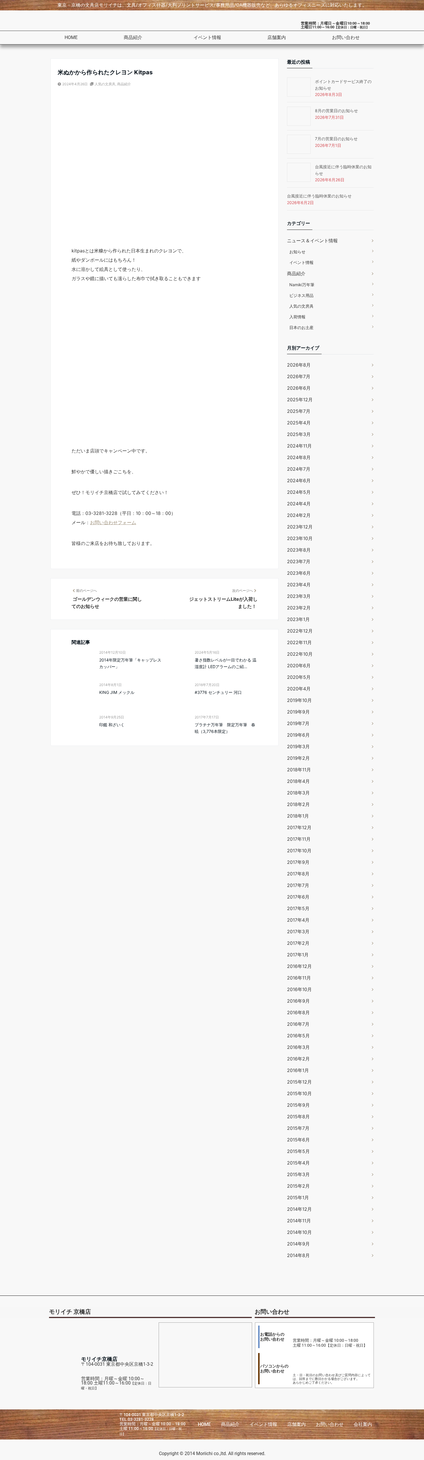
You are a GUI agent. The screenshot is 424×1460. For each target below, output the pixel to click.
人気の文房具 (105, 84)
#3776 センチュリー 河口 (218, 692)
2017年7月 (298, 885)
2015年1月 (298, 1197)
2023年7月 (298, 561)
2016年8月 (298, 1012)
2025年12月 (300, 399)
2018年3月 (298, 793)
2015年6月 (298, 1140)
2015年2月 (298, 1186)
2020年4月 (299, 689)
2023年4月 (299, 584)
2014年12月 (299, 1209)
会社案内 (363, 1424)
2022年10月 (300, 654)
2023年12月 (300, 527)
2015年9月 (298, 1105)
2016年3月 (298, 1047)
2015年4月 (298, 1163)
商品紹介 (133, 37)
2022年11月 (299, 642)
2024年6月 (299, 480)
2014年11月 (299, 1221)
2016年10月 (299, 989)
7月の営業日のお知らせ (336, 138)
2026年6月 (299, 388)
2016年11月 (299, 978)
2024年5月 (299, 492)
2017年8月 (298, 874)
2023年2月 (299, 608)
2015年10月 (299, 1093)
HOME (71, 37)
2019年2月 (298, 758)
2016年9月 (298, 1001)
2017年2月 (298, 943)
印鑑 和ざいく (112, 724)
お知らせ (297, 251)
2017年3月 (298, 931)
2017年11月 (299, 839)
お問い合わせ (346, 37)
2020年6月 (299, 665)
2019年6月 (298, 735)
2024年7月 (298, 469)
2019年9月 (298, 712)
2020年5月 (299, 677)
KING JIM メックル (116, 692)
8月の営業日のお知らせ (336, 110)
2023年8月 (299, 550)
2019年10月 (299, 700)
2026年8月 (299, 365)
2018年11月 (299, 769)
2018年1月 (298, 816)
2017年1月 (298, 955)
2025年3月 (299, 434)
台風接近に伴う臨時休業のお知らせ (319, 195)
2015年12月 (299, 1082)
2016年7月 (298, 1024)
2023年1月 (298, 619)
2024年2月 (299, 515)
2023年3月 (299, 596)
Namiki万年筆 (301, 284)
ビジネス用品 (301, 295)
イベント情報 (207, 37)
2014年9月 (298, 1244)
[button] (135, 37)
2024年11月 (299, 446)
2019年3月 (298, 746)
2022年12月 (300, 631)
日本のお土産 (301, 327)
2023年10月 (300, 538)
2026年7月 (298, 376)
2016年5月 (298, 1035)
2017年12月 (299, 827)
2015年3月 (298, 1174)
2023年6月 (299, 573)
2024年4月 (299, 504)
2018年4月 (298, 781)
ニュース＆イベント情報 (312, 240)
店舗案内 (276, 37)
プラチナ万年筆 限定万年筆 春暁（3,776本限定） (225, 727)
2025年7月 (298, 411)
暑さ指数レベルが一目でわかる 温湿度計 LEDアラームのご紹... (225, 663)
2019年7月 (298, 723)
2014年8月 (298, 1255)
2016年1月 (298, 1070)
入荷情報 (297, 316)
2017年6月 (298, 897)
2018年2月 (298, 804)
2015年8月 (298, 1116)
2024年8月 (299, 457)
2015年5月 (298, 1151)
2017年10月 (299, 850)
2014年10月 (299, 1232)
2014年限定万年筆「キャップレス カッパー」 (130, 663)
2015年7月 (298, 1128)
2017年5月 (298, 908)
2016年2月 (298, 1059)
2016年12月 (299, 966)
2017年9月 (298, 862)
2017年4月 (298, 920)
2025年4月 (299, 423)
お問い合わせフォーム (113, 522)
